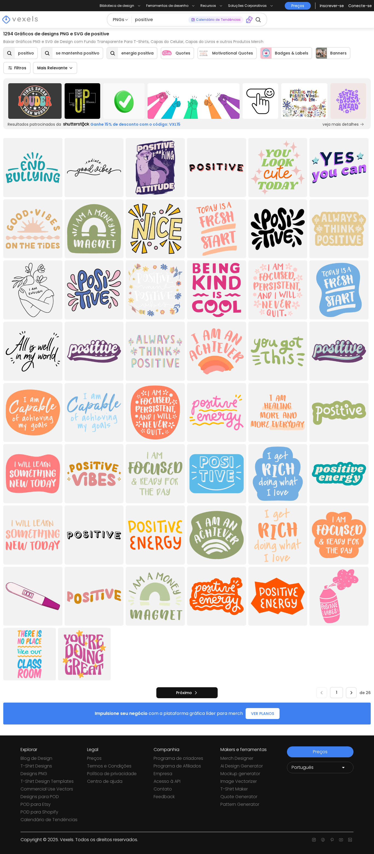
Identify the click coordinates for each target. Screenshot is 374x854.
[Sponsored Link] (35, 101)
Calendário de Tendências (49, 819)
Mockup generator (240, 773)
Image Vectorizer (238, 781)
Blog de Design (36, 758)
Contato (163, 789)
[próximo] (351, 692)
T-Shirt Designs (36, 766)
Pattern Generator (239, 804)
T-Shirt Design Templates (47, 781)
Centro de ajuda (104, 781)
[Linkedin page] (350, 840)
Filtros (20, 68)
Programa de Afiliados (177, 766)
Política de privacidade (112, 773)
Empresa (163, 773)
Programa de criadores (178, 758)
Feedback (164, 796)
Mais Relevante (52, 68)
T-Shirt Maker (234, 789)
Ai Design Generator (241, 766)
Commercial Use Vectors (47, 789)
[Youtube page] (341, 840)
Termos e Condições (109, 766)
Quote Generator (238, 796)
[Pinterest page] (332, 840)
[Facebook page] (323, 840)
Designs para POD (40, 796)
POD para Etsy (36, 804)
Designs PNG (34, 773)
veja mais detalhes (341, 124)
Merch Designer (236, 758)
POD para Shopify (39, 812)
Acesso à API (167, 781)
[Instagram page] (313, 840)
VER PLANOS (262, 713)
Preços (94, 758)
